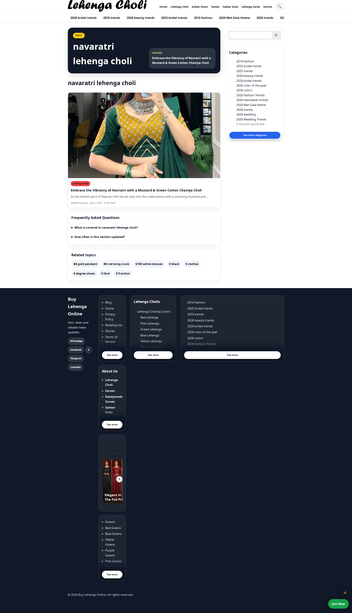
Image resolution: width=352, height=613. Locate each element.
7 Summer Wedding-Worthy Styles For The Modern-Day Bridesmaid (258, 129)
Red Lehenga (149, 317)
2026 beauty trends (141, 18)
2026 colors (244, 90)
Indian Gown (200, 6)
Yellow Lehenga (151, 341)
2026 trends (264, 18)
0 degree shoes (84, 273)
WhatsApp (76, 341)
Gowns (110, 522)
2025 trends (111, 18)
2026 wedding (246, 114)
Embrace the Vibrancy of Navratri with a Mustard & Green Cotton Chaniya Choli (136, 190)
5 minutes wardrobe (250, 124)
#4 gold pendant (85, 264)
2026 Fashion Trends (250, 95)
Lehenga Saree (250, 6)
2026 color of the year (251, 85)
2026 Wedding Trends (251, 119)
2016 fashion (203, 18)
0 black (174, 264)
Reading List (113, 325)
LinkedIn (75, 367)
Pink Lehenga (149, 323)
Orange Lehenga (152, 347)
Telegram (76, 358)
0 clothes (192, 264)
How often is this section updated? (99, 237)
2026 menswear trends (252, 100)
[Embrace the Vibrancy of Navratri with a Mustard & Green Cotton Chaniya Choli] (144, 135)
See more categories (255, 135)
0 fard (105, 273)
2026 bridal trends (83, 18)
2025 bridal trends (174, 18)
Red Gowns (113, 528)
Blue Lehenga (149, 335)
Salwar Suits (230, 6)
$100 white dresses (149, 264)
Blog (108, 302)
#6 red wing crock (116, 264)
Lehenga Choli (179, 6)
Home (163, 6)
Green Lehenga (151, 329)
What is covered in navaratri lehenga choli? (106, 228)
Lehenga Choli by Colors (153, 312)
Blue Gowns (113, 534)
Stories (267, 6)
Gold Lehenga (150, 359)
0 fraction (123, 273)
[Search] (276, 35)
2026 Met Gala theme (234, 18)
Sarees (215, 6)
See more (112, 355)
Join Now (338, 604)
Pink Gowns (113, 561)
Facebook (76, 349)
